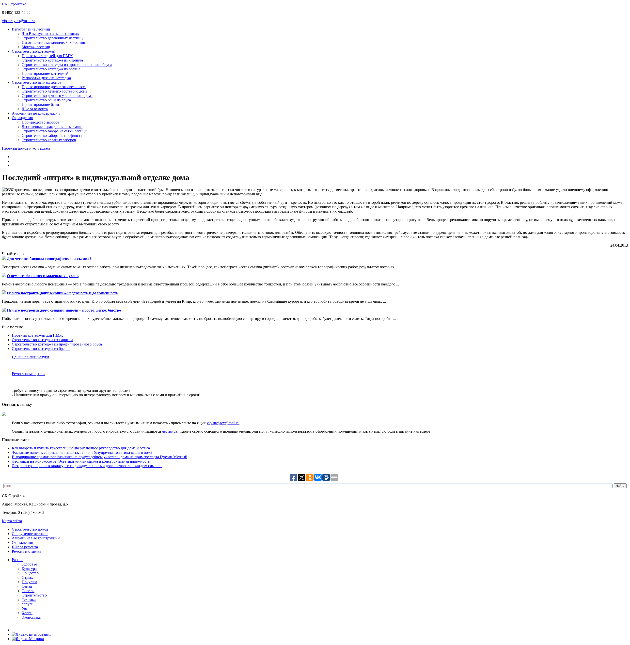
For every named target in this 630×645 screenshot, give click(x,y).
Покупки (29, 582)
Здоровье (29, 564)
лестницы (170, 431)
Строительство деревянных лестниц (52, 38)
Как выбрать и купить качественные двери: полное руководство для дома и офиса (81, 448)
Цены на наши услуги (30, 357)
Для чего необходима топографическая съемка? (49, 258)
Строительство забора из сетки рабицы (54, 131)
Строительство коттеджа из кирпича (52, 60)
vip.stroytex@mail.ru (18, 21)
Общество (30, 573)
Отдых (27, 577)
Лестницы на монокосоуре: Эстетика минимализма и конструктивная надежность (81, 461)
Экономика (31, 617)
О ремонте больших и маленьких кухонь (43, 276)
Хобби (27, 613)
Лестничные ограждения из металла (52, 127)
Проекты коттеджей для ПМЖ (47, 56)
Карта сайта (12, 521)
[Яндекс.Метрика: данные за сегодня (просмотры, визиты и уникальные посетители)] (28, 639)
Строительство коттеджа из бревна (51, 69)
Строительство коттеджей (33, 51)
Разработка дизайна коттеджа (46, 78)
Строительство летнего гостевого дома (54, 91)
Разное (17, 560)
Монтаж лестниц (36, 47)
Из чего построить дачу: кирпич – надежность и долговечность (62, 293)
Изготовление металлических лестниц (54, 42)
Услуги (27, 604)
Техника (29, 600)
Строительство (34, 595)
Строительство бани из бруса (46, 100)
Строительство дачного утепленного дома (57, 96)
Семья (27, 586)
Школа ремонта (35, 109)
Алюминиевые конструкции (36, 113)
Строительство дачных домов (37, 82)
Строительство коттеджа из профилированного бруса (67, 65)
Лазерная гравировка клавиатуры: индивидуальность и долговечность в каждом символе (87, 466)
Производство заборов (41, 122)
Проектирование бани (40, 104)
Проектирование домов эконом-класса (54, 87)
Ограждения (22, 118)
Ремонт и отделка (26, 551)
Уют (25, 608)
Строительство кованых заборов (49, 140)
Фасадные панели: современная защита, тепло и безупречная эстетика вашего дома (82, 452)
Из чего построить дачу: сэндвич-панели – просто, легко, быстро (64, 310)
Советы (28, 591)
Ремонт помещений (28, 374)
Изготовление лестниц (31, 29)
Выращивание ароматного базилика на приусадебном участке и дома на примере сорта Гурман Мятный (99, 457)
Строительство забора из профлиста (52, 135)
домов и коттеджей (26, 148)
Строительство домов (30, 529)
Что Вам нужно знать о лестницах (50, 33)
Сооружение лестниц (30, 534)
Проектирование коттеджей (45, 73)
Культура (29, 568)
